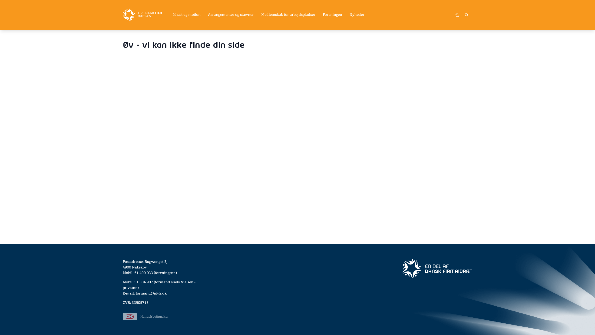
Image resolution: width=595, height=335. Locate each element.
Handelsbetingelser (154, 316)
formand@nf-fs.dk (151, 293)
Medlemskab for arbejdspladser (288, 15)
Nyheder (357, 15)
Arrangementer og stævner (231, 15)
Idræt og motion (187, 15)
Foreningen (332, 15)
